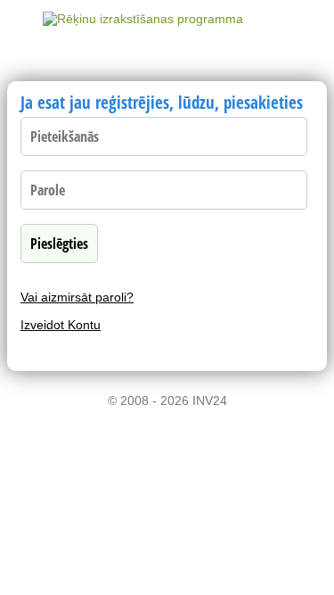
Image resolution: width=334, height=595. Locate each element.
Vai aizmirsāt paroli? (77, 297)
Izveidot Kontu (60, 325)
